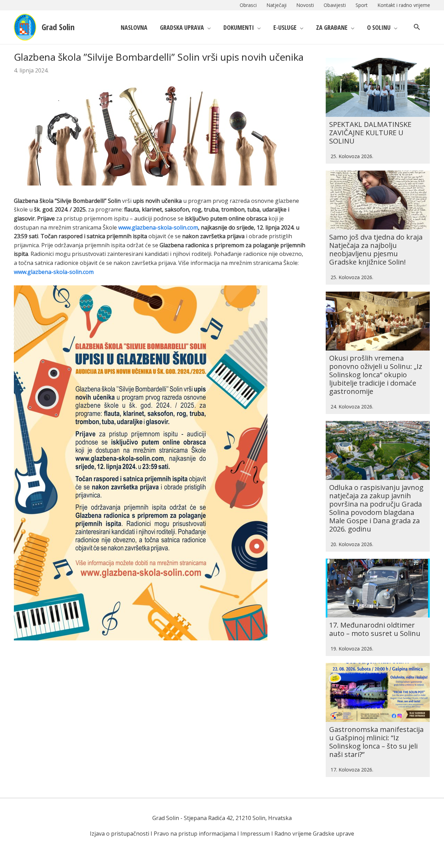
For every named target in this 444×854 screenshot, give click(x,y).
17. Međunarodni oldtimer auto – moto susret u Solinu (374, 629)
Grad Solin (58, 27)
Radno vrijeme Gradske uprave (314, 833)
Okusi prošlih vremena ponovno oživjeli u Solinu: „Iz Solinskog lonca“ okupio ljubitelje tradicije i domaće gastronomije (375, 374)
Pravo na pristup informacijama (195, 833)
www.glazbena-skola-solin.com (158, 227)
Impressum (255, 833)
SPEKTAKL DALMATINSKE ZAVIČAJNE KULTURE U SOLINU (370, 133)
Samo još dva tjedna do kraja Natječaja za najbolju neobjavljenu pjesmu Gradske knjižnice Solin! (375, 249)
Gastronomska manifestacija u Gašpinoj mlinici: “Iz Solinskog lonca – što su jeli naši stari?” (376, 742)
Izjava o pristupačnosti (119, 833)
